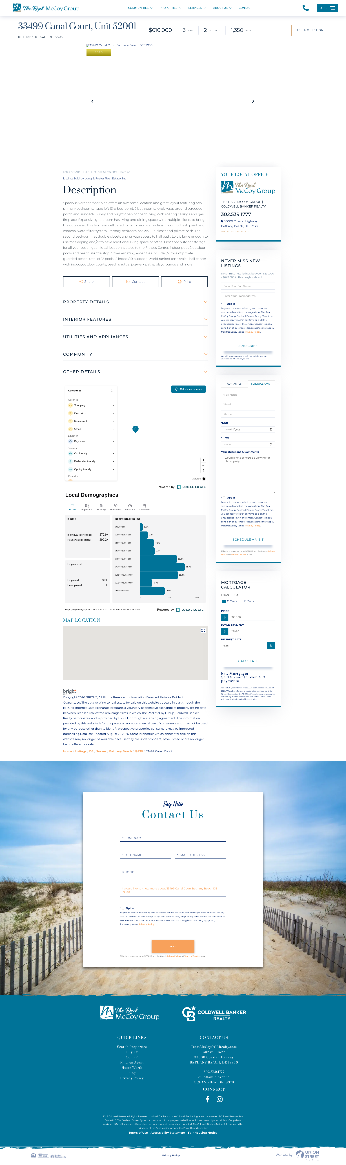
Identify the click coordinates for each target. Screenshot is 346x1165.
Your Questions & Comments (240, 452)
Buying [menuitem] (132, 1052)
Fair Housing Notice (202, 1133)
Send (173, 946)
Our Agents (242, 232)
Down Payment (232, 625)
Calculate (248, 661)
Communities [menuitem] (138, 8)
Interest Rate (231, 639)
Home (67, 751)
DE (91, 751)
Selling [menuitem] (132, 1057)
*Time (225, 437)
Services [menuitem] (195, 8)
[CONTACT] (309, 30)
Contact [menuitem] (245, 8)
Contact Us (227, 232)
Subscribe (248, 346)
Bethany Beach (120, 751)
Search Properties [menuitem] (132, 1047)
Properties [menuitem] (169, 8)
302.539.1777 (236, 214)
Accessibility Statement (167, 1133)
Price (225, 611)
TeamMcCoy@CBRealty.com (214, 1047)
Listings (80, 751)
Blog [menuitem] (132, 1073)
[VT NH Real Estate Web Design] (297, 1155)
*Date (225, 422)
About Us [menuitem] (220, 8)
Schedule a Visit (261, 384)
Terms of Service (238, 554)
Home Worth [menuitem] (132, 1068)
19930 (139, 751)
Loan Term (229, 595)
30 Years (232, 601)
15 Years (249, 601)
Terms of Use (138, 1133)
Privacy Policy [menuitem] (132, 1078)
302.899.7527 (214, 1052)
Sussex (101, 751)
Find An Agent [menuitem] (132, 1063)
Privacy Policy (252, 332)
